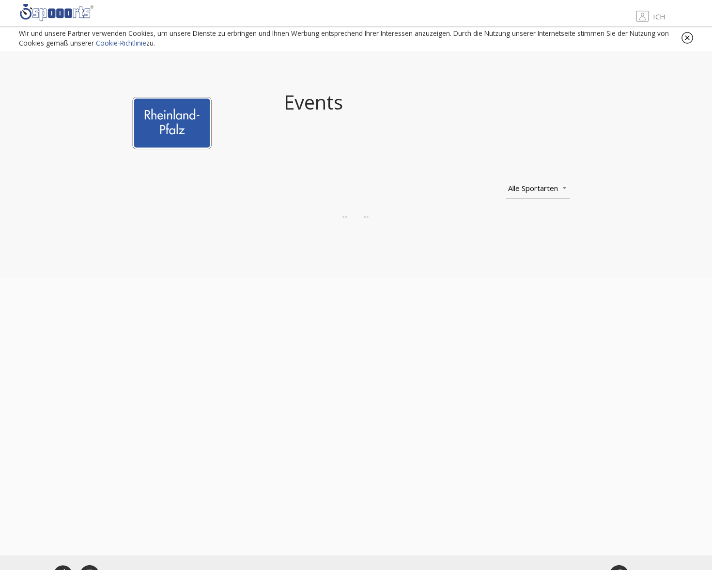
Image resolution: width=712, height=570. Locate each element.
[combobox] (538, 188)
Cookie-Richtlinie (121, 43)
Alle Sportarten (533, 188)
